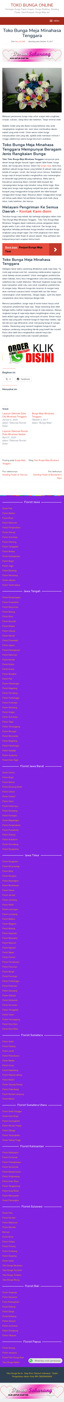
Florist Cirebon (8, 796)
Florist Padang (8, 1046)
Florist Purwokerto (10, 602)
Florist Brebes (8, 551)
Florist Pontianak (10, 1157)
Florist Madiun (8, 513)
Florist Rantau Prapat (11, 1125)
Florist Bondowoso (10, 885)
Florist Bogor (8, 560)
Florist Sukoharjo (10, 537)
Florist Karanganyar (11, 556)
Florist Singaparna (10, 849)
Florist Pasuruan (9, 966)
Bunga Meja (20, 460)
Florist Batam (8, 1079)
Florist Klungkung (10, 1330)
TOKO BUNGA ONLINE (32, 5)
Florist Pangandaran (11, 527)
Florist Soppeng (9, 1255)
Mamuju (5, 1231)
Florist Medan (8, 1060)
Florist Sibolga (8, 1130)
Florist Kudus (8, 669)
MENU (56, 21)
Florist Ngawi (8, 952)
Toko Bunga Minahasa (12, 1265)
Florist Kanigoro (9, 875)
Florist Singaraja (9, 1292)
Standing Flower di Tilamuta (14, 473)
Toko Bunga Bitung (10, 1279)
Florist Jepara (8, 645)
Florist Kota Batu (10, 1024)
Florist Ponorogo (9, 976)
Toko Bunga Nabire (10, 1362)
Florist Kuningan (9, 815)
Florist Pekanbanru (10, 1055)
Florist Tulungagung (11, 1019)
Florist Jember (8, 894)
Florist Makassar (9, 1222)
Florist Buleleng (9, 1316)
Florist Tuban (8, 1014)
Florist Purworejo (9, 702)
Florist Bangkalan (10, 861)
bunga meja (46, 165)
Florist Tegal (7, 721)
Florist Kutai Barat (10, 1190)
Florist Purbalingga (10, 697)
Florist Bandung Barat (12, 786)
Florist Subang (8, 834)
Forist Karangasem (10, 1301)
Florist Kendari (8, 1217)
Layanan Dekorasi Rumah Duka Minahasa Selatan (15, 432)
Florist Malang (8, 928)
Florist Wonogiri (9, 731)
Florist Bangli (8, 1311)
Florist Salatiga (9, 750)
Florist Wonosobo (10, 735)
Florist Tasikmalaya (11, 584)
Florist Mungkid (9, 673)
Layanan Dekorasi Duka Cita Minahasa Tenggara (14, 415)
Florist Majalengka (10, 820)
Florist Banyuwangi (10, 866)
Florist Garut (8, 801)
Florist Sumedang (10, 844)
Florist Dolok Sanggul (12, 1111)
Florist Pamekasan (10, 961)
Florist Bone (7, 1236)
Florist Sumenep (9, 1004)
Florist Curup (8, 1065)
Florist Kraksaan (9, 985)
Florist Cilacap (8, 532)
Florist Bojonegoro (10, 880)
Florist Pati (7, 508)
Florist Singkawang (10, 1176)
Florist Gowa (8, 1260)
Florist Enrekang (9, 1251)
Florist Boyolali (9, 621)
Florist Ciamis (8, 772)
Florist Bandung (9, 570)
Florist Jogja (7, 565)
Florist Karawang (9, 810)
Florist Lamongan (10, 909)
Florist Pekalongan (10, 683)
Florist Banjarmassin (11, 1171)
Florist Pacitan (8, 957)
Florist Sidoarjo (9, 995)
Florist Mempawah (10, 1195)
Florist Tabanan (9, 1335)
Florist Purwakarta (10, 829)
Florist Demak (8, 635)
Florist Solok (8, 1041)
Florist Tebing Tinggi (11, 1139)
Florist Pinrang (8, 1246)
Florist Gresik (8, 890)
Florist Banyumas (10, 606)
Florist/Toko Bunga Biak (13, 1357)
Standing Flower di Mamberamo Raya (47, 474)
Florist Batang (8, 611)
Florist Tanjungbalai (11, 1135)
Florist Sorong (8, 1347)
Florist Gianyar (9, 1320)
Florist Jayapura (9, 1352)
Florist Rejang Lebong (12, 1074)
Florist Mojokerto (9, 937)
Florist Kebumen (9, 522)
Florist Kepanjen (9, 933)
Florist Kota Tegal (10, 759)
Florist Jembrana (9, 1325)
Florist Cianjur (8, 791)
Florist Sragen (8, 712)
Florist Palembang (10, 1089)
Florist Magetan (9, 923)
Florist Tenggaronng (11, 1185)
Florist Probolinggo (10, 980)
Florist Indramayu (10, 805)
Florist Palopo (8, 1241)
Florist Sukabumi (10, 839)
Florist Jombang (9, 899)
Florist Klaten (8, 664)
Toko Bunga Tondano (11, 1274)
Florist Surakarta (9, 755)
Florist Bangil (8, 971)
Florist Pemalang (10, 692)
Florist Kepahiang (10, 1070)
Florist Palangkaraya (11, 1162)
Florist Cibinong (9, 541)
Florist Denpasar (9, 1296)
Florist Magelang (9, 688)
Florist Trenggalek (10, 546)
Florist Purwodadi (10, 640)
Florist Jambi (8, 1050)
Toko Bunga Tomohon (12, 1270)
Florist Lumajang (9, 914)
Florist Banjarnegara (11, 597)
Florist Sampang (9, 990)
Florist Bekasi (8, 782)
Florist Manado (9, 1227)
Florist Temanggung (11, 726)
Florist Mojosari (9, 942)
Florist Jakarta (8, 580)
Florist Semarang (10, 575)
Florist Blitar (7, 871)
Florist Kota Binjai (10, 1116)
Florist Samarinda (10, 1166)
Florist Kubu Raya (10, 1181)
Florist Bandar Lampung (13, 1094)
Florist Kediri (8, 904)
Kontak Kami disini (35, 211)
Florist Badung (8, 1306)
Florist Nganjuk (9, 947)
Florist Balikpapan (10, 1152)
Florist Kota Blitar (10, 1028)
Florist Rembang (9, 707)
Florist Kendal (8, 659)
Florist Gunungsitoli (11, 1120)
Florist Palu (7, 1212)
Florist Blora (7, 517)
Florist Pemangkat (10, 1200)
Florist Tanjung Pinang (12, 1084)
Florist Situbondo (10, 1000)
